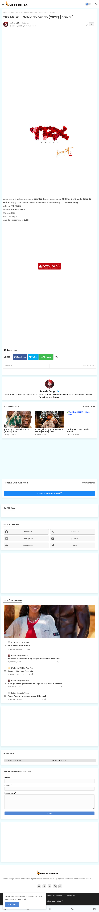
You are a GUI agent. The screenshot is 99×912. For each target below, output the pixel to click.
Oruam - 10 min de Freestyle (20, 671)
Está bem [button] (12, 904)
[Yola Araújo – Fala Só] (49, 621)
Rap (17, 12)
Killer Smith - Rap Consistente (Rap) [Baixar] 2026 (49, 430)
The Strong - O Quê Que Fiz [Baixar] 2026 (16, 430)
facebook (28, 532)
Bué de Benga (48, 391)
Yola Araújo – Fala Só (19, 645)
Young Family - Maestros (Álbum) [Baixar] (27, 696)
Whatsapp (47, 357)
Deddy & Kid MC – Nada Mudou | (78, 430)
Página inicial (8, 12)
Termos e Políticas (53, 896)
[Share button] (56, 357)
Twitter (34, 357)
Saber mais (21, 899)
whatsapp (74, 532)
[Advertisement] (49, 87)
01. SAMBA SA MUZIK (14, 760)
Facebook (21, 357)
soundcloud (28, 545)
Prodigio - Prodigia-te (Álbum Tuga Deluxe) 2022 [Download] (35, 684)
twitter (74, 545)
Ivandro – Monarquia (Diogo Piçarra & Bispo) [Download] (34, 658)
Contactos (70, 896)
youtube (74, 538)
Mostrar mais (89, 406)
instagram (28, 538)
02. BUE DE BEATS (59, 760)
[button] (96, 3)
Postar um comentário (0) (49, 493)
